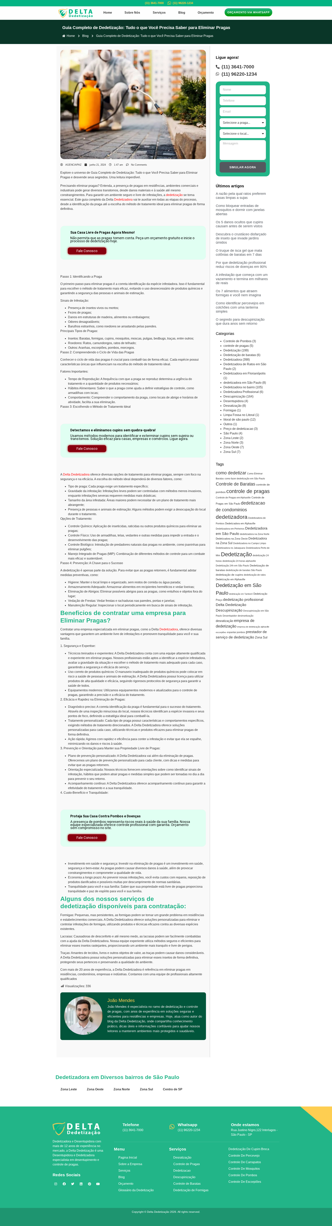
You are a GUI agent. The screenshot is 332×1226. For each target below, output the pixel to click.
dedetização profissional (243, 600)
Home (107, 12)
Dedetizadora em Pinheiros (230, 528)
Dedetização (232, 350)
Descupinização (234, 396)
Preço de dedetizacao (238, 428)
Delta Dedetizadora (76, 474)
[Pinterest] (89, 1184)
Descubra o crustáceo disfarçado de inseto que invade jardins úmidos (241, 238)
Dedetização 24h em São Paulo (232, 565)
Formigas (229, 410)
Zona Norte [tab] (122, 1089)
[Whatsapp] (172, 1127)
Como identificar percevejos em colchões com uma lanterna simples (240, 307)
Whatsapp (187, 1124)
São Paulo (230, 433)
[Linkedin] (81, 1184)
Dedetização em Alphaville (230, 579)
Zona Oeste (231, 447)
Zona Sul (229, 451)
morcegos (127, 347)
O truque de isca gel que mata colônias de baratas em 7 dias (239, 253)
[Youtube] (98, 1184)
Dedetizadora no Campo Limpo (249, 543)
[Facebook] (64, 1184)
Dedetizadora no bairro (239, 387)
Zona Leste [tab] (69, 1089)
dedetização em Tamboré (241, 594)
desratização (224, 621)
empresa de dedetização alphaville (253, 627)
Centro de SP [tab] (172, 1089)
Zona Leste (231, 438)
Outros (227, 424)
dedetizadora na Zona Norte (254, 534)
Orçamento (206, 12)
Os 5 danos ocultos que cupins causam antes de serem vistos (239, 224)
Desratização (232, 405)
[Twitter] (73, 1184)
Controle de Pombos (237, 341)
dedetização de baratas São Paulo (244, 570)
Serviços (159, 12)
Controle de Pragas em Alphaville (233, 497)
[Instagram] (56, 1184)
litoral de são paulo (236, 419)
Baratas (84, 338)
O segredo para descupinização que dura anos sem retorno (240, 322)
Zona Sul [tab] (146, 1089)
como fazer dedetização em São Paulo (245, 478)
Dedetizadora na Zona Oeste (232, 538)
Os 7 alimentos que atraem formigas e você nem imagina (238, 293)
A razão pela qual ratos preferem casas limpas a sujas (241, 196)
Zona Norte (231, 442)
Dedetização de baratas (239, 355)
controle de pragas (236, 345)
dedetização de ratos (255, 575)
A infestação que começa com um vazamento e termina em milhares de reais (242, 279)
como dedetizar (231, 472)
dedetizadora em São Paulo (242, 382)
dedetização (174, 195)
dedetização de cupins (229, 574)
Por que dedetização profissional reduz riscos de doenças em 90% (241, 265)
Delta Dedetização (231, 605)
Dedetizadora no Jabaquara (230, 548)
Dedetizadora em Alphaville (240, 523)
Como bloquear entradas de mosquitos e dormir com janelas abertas (240, 210)
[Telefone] (117, 1127)
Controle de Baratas (235, 483)
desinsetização (245, 615)
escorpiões (221, 632)
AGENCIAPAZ (171, 1219)
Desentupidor (230, 615)
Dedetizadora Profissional (241, 391)
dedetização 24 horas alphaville (239, 561)
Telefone (131, 1124)
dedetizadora (231, 517)
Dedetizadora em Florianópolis (244, 373)
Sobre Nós (132, 12)
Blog (181, 12)
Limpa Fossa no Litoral (239, 415)
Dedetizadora (123, 199)
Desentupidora (233, 401)
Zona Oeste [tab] (95, 1089)
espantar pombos (236, 632)
